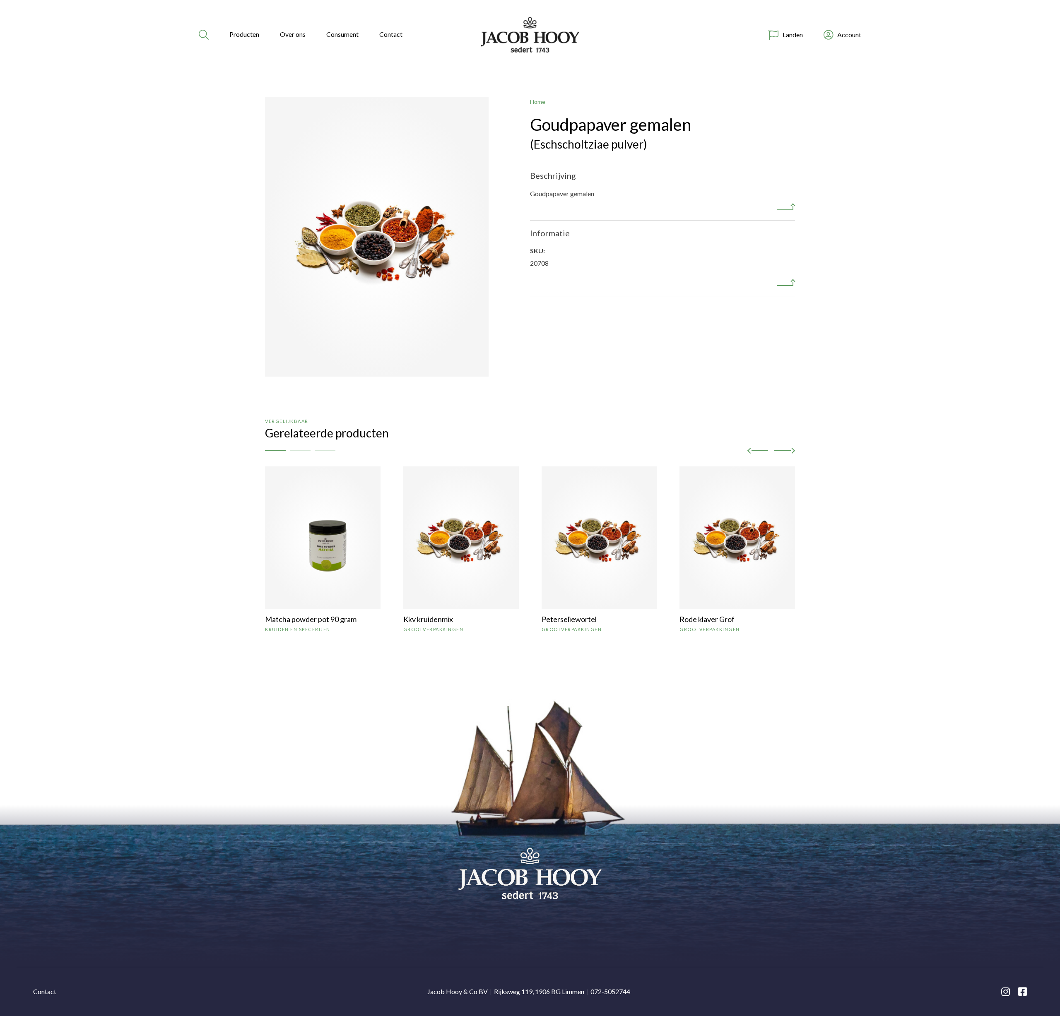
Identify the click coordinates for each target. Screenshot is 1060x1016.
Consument (342, 34)
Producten (244, 34)
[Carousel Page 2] (300, 450)
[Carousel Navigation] (771, 451)
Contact (390, 34)
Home (537, 101)
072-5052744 (610, 991)
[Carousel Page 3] (325, 450)
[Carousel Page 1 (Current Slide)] (275, 450)
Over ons (293, 34)
